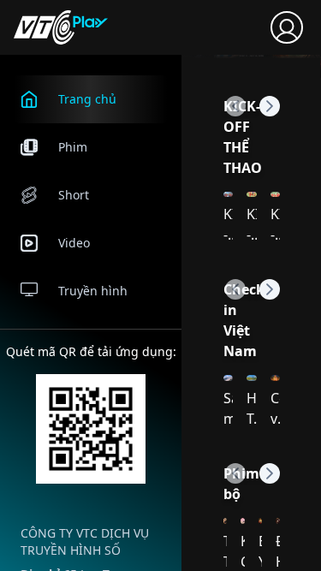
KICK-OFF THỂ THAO (242, 137)
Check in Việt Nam (244, 320)
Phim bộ (241, 483)
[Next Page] (269, 106)
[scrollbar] (179, 246)
